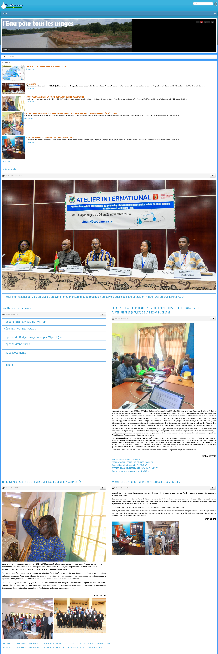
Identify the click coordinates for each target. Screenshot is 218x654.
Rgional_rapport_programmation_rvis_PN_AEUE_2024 (131, 476)
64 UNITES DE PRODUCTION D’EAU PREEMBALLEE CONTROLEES (146, 487)
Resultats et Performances (17, 313)
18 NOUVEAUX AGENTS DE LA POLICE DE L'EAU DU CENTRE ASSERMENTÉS (41, 487)
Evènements (9, 169)
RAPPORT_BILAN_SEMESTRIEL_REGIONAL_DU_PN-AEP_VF (135, 473)
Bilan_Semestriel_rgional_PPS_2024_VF (126, 465)
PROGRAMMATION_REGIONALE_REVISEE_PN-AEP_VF (132, 467)
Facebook (215, 4)
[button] (213, 175)
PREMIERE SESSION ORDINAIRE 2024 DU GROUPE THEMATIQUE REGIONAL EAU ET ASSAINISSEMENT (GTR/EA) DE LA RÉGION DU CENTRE (56, 649)
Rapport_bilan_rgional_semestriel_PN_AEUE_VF (129, 470)
